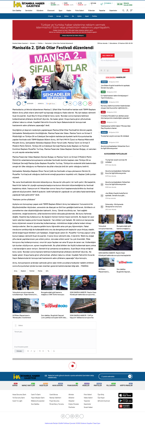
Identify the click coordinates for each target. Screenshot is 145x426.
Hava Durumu (57, 384)
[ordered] (39, 351)
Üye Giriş (101, 394)
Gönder (19, 351)
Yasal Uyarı (96, 423)
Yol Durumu (111, 384)
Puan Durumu (72, 384)
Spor (60, 10)
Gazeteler (113, 10)
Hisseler (85, 384)
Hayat (87, 16)
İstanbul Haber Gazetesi (20, 43)
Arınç (15, 271)
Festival (31, 271)
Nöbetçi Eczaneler (38, 401)
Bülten (66, 16)
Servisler (28, 10)
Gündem (40, 10)
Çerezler (73, 423)
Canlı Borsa (54, 394)
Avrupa (58, 16)
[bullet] (43, 351)
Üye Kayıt (101, 398)
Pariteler (98, 384)
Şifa (47, 271)
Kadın (69, 10)
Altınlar (71, 394)
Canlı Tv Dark (36, 394)
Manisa (40, 271)
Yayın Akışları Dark (38, 398)
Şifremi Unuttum (104, 401)
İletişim (55, 423)
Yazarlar (102, 10)
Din (73, 16)
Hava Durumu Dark (19, 394)
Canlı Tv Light (17, 401)
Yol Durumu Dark (18, 398)
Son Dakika (16, 10)
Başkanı (23, 271)
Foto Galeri (79, 10)
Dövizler (71, 398)
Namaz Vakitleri (28, 384)
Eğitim (79, 16)
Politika (94, 16)
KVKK (78, 423)
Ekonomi (50, 10)
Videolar (91, 10)
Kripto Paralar (126, 384)
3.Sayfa (50, 16)
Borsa (14, 384)
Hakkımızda (48, 423)
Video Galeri (88, 398)
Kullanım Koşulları (86, 423)
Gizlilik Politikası (64, 423)
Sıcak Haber (88, 407)
